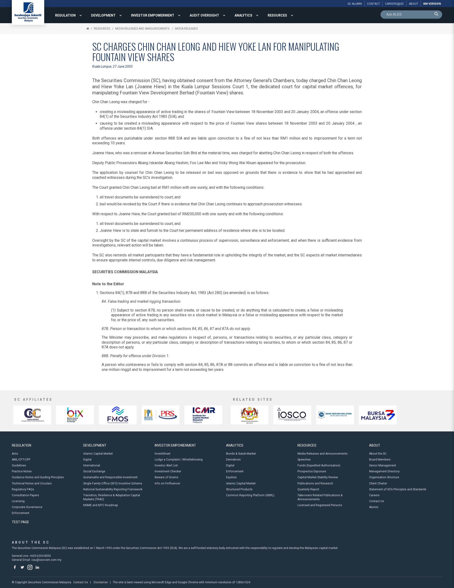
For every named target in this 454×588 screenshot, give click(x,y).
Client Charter (378, 483)
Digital (87, 459)
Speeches (304, 459)
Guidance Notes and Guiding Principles (38, 477)
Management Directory (384, 471)
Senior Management (382, 465)
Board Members (380, 459)
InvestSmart (162, 453)
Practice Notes (22, 471)
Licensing (18, 501)
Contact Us (376, 501)
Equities (231, 477)
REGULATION (65, 15)
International (91, 465)
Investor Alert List (166, 465)
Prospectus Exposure (311, 471)
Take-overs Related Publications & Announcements (320, 497)
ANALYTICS (243, 15)
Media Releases (186, 28)
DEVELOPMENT (103, 15)
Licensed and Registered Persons (319, 505)
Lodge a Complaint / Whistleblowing (179, 459)
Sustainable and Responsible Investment (110, 477)
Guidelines (19, 465)
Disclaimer (101, 582)
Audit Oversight (204, 15)
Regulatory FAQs (23, 489)
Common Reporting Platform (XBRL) (250, 495)
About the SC (377, 453)
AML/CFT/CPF (21, 459)
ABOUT (374, 445)
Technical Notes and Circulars (32, 483)
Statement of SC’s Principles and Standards (397, 489)
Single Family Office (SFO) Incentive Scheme (112, 483)
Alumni (373, 507)
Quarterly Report (308, 489)
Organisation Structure (384, 477)
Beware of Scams (166, 477)
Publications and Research (315, 483)
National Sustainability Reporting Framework (112, 489)
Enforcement (20, 513)
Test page (20, 522)
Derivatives (233, 459)
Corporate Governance (27, 507)
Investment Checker (168, 471)
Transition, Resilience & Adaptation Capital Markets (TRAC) (111, 497)
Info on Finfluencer (167, 483)
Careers (374, 495)
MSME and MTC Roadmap (100, 505)
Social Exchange (94, 471)
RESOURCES (277, 15)
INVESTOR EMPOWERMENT (152, 15)
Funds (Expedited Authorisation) (318, 465)
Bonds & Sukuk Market (241, 453)
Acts (15, 453)
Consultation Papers (25, 495)
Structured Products (239, 489)
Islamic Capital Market (98, 453)
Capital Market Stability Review (317, 477)
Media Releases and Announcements (142, 28)
